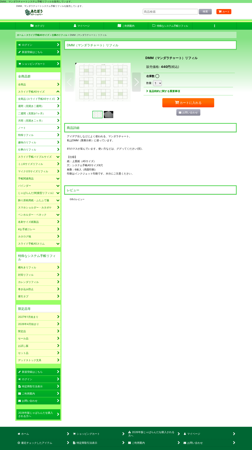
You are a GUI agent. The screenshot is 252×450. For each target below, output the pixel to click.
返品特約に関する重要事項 (164, 91)
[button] (214, 26)
